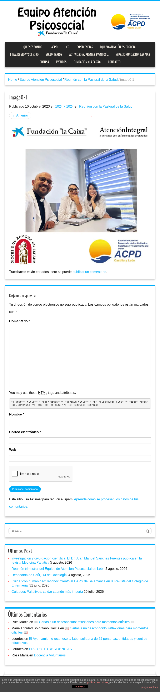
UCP (67, 47)
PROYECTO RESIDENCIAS (50, 649)
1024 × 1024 (64, 106)
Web (12, 449)
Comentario (19, 321)
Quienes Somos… (33, 47)
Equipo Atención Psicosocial (118, 47)
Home (12, 79)
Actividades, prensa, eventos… (89, 54)
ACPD (54, 47)
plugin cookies (149, 687)
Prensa (44, 62)
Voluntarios (54, 54)
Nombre (16, 414)
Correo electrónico (25, 432)
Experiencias (84, 47)
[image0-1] (80, 194)
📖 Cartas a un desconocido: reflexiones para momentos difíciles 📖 (84, 622)
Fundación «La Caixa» (87, 62)
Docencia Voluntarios (50, 655)
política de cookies (97, 682)
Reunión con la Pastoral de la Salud (91, 79)
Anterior (20, 115)
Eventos (61, 62)
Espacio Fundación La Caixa (133, 54)
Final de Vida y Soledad (24, 54)
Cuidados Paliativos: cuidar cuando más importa (47, 591)
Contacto (114, 62)
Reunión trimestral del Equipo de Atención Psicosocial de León (58, 568)
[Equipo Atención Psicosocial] (80, 21)
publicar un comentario (89, 272)
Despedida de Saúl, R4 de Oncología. (39, 575)
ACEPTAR (80, 686)
